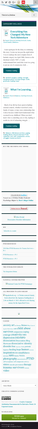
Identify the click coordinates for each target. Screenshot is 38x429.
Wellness (15, 42)
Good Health (7, 42)
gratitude (6, 81)
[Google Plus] (14, 1)
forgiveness (18, 346)
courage (25, 78)
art (13, 325)
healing (12, 81)
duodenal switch (8, 79)
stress (27, 136)
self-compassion (19, 136)
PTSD (27, 135)
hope (17, 81)
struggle (6, 138)
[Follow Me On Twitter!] (6, 1)
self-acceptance (8, 361)
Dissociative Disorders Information (19, 219)
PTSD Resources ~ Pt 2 (10, 255)
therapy (27, 364)
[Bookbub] (23, 1)
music (16, 355)
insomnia (31, 350)
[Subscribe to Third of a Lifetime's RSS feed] (3, 1)
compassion (17, 331)
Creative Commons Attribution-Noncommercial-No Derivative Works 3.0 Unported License (19, 404)
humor (25, 349)
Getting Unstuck (20, 40)
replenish (6, 136)
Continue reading (11, 70)
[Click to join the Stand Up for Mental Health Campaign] (19, 217)
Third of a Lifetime (8, 15)
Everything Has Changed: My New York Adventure (20, 34)
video (6, 370)
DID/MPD (20, 337)
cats (15, 328)
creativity (16, 334)
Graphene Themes (16, 426)
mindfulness (24, 352)
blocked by (19, 417)
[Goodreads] (18, 1)
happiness (6, 350)
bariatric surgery (11, 78)
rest (11, 136)
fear (13, 346)
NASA (22, 355)
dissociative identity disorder (17, 345)
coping (19, 78)
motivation (5, 356)
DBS (24, 334)
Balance (17, 96)
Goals (29, 40)
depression (9, 337)
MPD (11, 355)
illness (11, 135)
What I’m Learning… (21, 89)
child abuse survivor (18, 133)
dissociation (9, 340)
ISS (16, 352)
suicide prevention (16, 364)
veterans (27, 368)
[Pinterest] (10, 1)
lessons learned (18, 135)
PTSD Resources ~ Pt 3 (10, 259)
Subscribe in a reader (10, 231)
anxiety (7, 325)
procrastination (21, 359)
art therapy (18, 325)
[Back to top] (33, 424)
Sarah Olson (9, 40)
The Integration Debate (10, 271)
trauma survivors (15, 138)
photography (10, 358)
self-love (26, 362)
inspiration (9, 352)
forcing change (20, 79)
